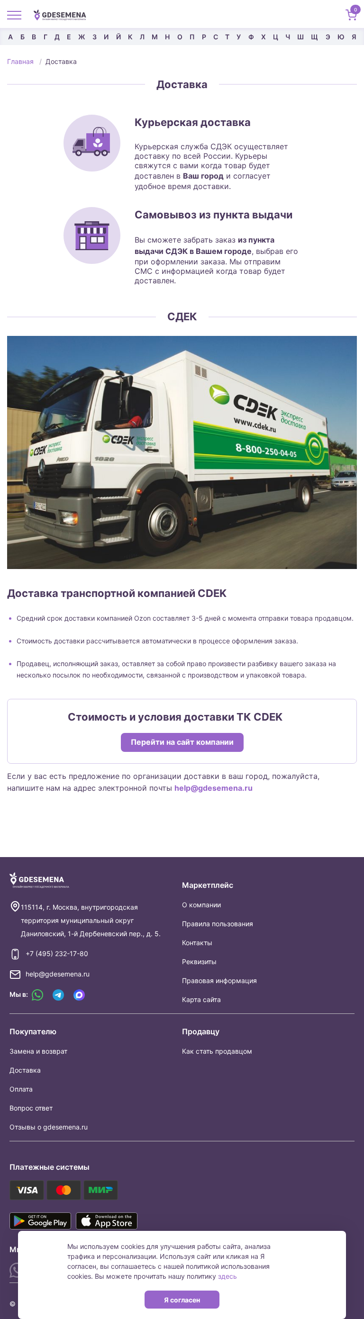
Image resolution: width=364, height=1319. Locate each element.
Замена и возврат (38, 1051)
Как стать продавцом (217, 1051)
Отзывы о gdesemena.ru (48, 1127)
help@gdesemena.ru (213, 788)
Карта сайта (201, 999)
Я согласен (182, 1300)
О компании (201, 905)
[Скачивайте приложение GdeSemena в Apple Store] (106, 1220)
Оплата (21, 1089)
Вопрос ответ (31, 1108)
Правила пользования (217, 924)
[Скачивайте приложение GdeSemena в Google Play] (40, 1220)
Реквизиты (199, 962)
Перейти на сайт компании (182, 742)
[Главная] (63, 14)
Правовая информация (219, 980)
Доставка (25, 1070)
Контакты (197, 943)
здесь (227, 1276)
